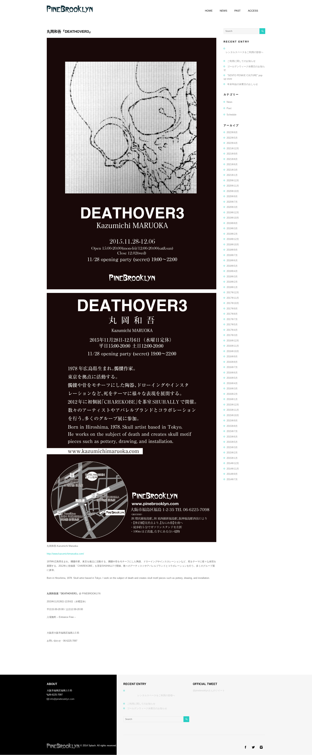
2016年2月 (232, 394)
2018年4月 (232, 271)
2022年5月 (232, 137)
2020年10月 (233, 191)
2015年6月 (232, 436)
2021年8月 (232, 159)
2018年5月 (232, 266)
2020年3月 (232, 207)
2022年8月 (232, 132)
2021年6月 (232, 164)
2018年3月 (232, 276)
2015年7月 (232, 431)
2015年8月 (232, 426)
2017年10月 (233, 303)
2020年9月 (232, 196)
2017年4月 (232, 330)
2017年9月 (232, 308)
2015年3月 (232, 447)
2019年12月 (233, 212)
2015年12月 (233, 404)
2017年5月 (232, 324)
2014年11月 (233, 468)
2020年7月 (232, 201)
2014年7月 (232, 479)
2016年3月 (232, 388)
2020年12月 (233, 180)
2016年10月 (233, 351)
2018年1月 (232, 287)
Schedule (231, 114)
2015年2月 (232, 452)
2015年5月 (232, 442)
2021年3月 (232, 169)
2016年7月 (232, 367)
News (229, 102)
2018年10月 (233, 244)
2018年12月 (233, 239)
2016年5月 (232, 378)
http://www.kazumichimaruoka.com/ (65, 553)
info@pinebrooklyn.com (62, 699)
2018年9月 (232, 249)
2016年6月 (232, 372)
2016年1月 (232, 399)
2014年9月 (232, 474)
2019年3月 (232, 228)
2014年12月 (233, 463)
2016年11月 (233, 345)
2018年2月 (232, 281)
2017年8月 (232, 313)
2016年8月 (232, 362)
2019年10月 (233, 217)
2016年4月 (232, 383)
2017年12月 (233, 292)
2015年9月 (232, 420)
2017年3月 (232, 335)
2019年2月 (232, 233)
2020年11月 (233, 185)
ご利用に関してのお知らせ (241, 61)
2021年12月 (233, 148)
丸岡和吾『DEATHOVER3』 (69, 31)
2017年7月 (232, 319)
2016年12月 (233, 340)
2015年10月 (233, 415)
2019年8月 (232, 223)
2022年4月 (232, 143)
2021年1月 (232, 175)
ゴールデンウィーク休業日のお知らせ (147, 708)
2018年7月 (232, 255)
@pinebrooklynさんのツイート (209, 690)
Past (229, 108)
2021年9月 (232, 153)
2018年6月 (232, 260)
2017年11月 (233, 298)
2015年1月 (232, 458)
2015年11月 (233, 410)
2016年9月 (232, 356)
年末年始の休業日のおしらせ (242, 84)
